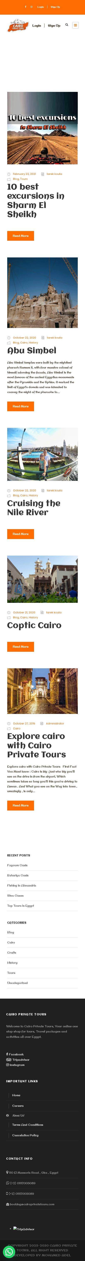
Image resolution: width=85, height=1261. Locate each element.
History (33, 343)
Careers (18, 1106)
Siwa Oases (15, 895)
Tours (24, 179)
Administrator (55, 723)
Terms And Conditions (27, 1125)
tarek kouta (54, 174)
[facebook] (25, 6)
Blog (16, 179)
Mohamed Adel (56, 1255)
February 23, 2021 (24, 174)
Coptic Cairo (34, 626)
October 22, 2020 (24, 338)
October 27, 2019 (24, 723)
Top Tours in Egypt (20, 906)
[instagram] (31, 6)
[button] (9, 1252)
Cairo (24, 343)
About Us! (18, 1115)
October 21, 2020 (24, 612)
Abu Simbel (32, 351)
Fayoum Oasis (17, 865)
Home (16, 1095)
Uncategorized (17, 983)
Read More (20, 236)
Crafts (11, 952)
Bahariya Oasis (17, 875)
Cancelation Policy (25, 1135)
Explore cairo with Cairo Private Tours (36, 746)
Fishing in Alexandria (21, 885)
